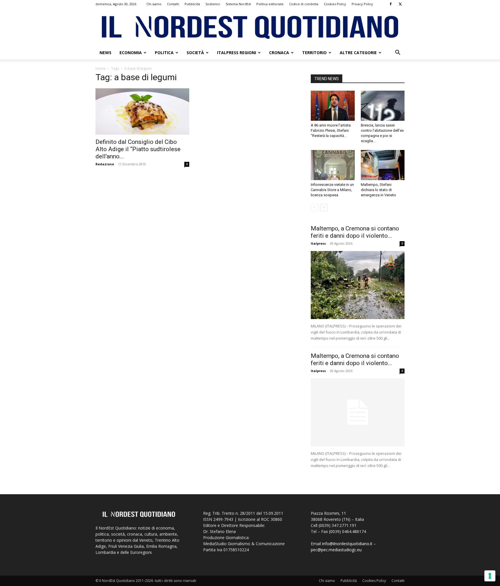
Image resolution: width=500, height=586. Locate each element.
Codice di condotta (303, 4)
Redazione (104, 164)
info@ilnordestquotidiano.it (347, 543)
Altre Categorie (358, 52)
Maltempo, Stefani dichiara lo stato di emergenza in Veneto (378, 189)
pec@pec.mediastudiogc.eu (336, 549)
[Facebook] (390, 4)
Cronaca (279, 52)
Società (195, 52)
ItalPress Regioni (236, 52)
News (105, 52)
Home (100, 68)
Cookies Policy (335, 4)
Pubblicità (192, 4)
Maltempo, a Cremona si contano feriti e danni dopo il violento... (355, 232)
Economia (131, 52)
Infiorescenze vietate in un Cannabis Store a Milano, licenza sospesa (332, 189)
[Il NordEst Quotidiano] (250, 27)
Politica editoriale (270, 4)
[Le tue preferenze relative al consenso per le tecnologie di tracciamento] (489, 575)
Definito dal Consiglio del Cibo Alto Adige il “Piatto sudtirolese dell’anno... (138, 149)
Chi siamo (153, 4)
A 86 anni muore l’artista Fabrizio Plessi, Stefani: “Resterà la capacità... (331, 130)
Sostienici (212, 4)
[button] (398, 53)
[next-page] (323, 207)
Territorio (314, 52)
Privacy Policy (362, 4)
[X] (400, 4)
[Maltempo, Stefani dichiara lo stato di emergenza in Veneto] (383, 165)
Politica (164, 52)
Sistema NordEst (238, 4)
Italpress (318, 243)
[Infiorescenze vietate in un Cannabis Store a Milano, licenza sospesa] (333, 165)
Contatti (173, 4)
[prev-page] (314, 207)
